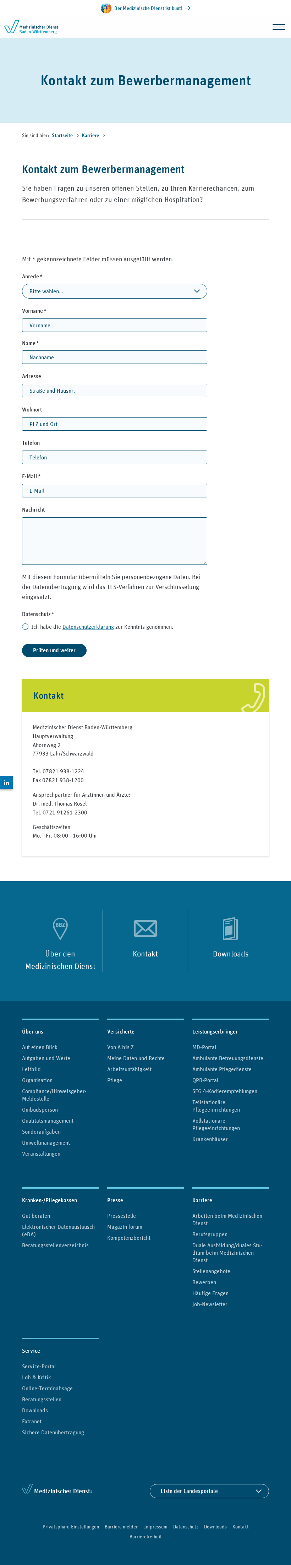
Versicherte (120, 1031)
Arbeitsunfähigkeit (129, 1069)
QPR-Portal (205, 1080)
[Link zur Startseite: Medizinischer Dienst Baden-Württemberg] (32, 27)
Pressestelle (121, 1215)
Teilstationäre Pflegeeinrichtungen (216, 1105)
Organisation (37, 1080)
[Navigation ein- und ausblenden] (279, 27)
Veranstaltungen (41, 1153)
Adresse (31, 376)
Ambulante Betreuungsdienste (227, 1058)
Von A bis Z (120, 1047)
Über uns (32, 1031)
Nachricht (33, 509)
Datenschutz (50, 614)
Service (31, 1350)
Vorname (46, 311)
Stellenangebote (211, 1271)
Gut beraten (36, 1215)
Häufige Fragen (210, 1293)
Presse (115, 1200)
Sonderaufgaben (41, 1131)
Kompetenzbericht (128, 1237)
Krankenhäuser (210, 1139)
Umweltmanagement (46, 1142)
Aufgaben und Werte (46, 1058)
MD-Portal (204, 1047)
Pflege (114, 1080)
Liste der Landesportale (189, 1491)
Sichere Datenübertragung (53, 1432)
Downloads (231, 953)
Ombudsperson (40, 1109)
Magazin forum (124, 1226)
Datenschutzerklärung (88, 626)
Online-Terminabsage (47, 1388)
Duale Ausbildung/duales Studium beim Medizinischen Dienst (227, 1253)
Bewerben (204, 1282)
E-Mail (44, 476)
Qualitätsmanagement (47, 1120)
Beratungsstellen (41, 1399)
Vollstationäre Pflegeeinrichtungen (216, 1124)
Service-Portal (39, 1366)
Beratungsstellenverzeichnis (55, 1245)
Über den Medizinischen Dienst (60, 959)
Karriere (91, 135)
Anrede (44, 276)
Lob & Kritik (36, 1377)
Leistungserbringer (215, 1031)
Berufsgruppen (209, 1234)
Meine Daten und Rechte (136, 1058)
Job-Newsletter (209, 1304)
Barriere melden (121, 1526)
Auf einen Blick (39, 1047)
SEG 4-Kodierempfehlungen (224, 1091)
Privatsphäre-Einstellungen (71, 1526)
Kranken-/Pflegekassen (49, 1200)
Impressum (156, 1526)
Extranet (32, 1421)
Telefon (31, 443)
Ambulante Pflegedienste (222, 1069)
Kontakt (145, 953)
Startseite (63, 135)
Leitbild (31, 1069)
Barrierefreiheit (146, 1536)
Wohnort (32, 409)
